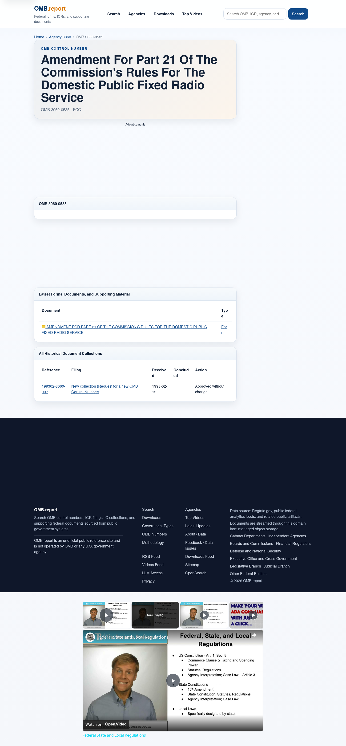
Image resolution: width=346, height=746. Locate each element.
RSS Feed (151, 556)
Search (113, 13)
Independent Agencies (287, 536)
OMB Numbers (154, 534)
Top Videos (192, 13)
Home (39, 37)
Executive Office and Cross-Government (263, 558)
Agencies (136, 13)
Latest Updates (197, 525)
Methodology (153, 542)
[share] (254, 635)
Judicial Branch (277, 566)
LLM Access (152, 573)
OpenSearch (195, 573)
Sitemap (192, 564)
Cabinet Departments (248, 536)
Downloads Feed (199, 556)
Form (224, 329)
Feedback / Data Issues (199, 545)
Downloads (164, 13)
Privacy (148, 581)
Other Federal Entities (248, 573)
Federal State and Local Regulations (133, 637)
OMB (50, 8)
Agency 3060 (60, 37)
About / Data (195, 534)
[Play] (204, 615)
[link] (90, 637)
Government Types (157, 525)
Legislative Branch (245, 566)
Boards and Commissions (251, 543)
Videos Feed (153, 564)
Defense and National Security (255, 551)
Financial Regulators (293, 543)
